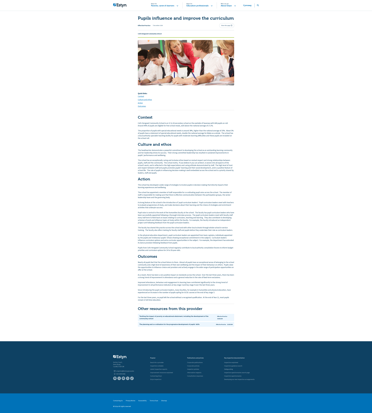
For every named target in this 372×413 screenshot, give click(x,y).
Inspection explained (231, 362)
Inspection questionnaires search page (237, 373)
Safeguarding (228, 369)
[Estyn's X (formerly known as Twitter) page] (119, 378)
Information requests (194, 373)
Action (140, 103)
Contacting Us (118, 401)
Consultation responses (195, 376)
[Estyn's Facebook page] (115, 378)
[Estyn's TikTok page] (132, 378)
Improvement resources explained (161, 373)
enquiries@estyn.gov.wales (125, 371)
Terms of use (154, 401)
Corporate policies (193, 366)
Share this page (225, 26)
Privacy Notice (130, 401)
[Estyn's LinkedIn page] (123, 378)
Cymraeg (247, 5)
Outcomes (142, 106)
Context (141, 96)
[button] (164, 5)
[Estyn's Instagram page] (127, 378)
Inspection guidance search (233, 366)
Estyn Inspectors (155, 379)
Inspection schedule (156, 366)
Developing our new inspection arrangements (239, 379)
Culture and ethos (145, 99)
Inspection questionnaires (233, 376)
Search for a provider (157, 362)
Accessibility (142, 401)
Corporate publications (195, 362)
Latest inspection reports (158, 369)
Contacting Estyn (156, 376)
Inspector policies (193, 369)
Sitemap (164, 401)
